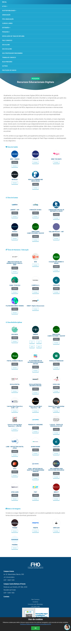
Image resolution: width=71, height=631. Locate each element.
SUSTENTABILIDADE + (9, 10)
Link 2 (38, 342)
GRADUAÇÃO (6, 15)
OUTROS (5, 66)
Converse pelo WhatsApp (35, 604)
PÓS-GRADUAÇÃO (8, 19)
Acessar (15, 166)
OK (35, 628)
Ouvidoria (35, 602)
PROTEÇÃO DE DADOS (9, 70)
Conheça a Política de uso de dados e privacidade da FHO (35, 624)
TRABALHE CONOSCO (9, 57)
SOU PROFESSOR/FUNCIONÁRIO (12, 53)
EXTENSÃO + (6, 27)
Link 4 (38, 346)
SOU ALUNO (6, 45)
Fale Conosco (35, 599)
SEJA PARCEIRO (7, 62)
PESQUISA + (6, 32)
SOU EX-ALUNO (7, 49)
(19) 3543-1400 (35, 606)
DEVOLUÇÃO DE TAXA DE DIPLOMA (13, 36)
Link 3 (32, 346)
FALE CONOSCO (7, 40)
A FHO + (4, 6)
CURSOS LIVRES (7, 23)
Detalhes (15, 162)
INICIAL (4, 2)
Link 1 (32, 342)
